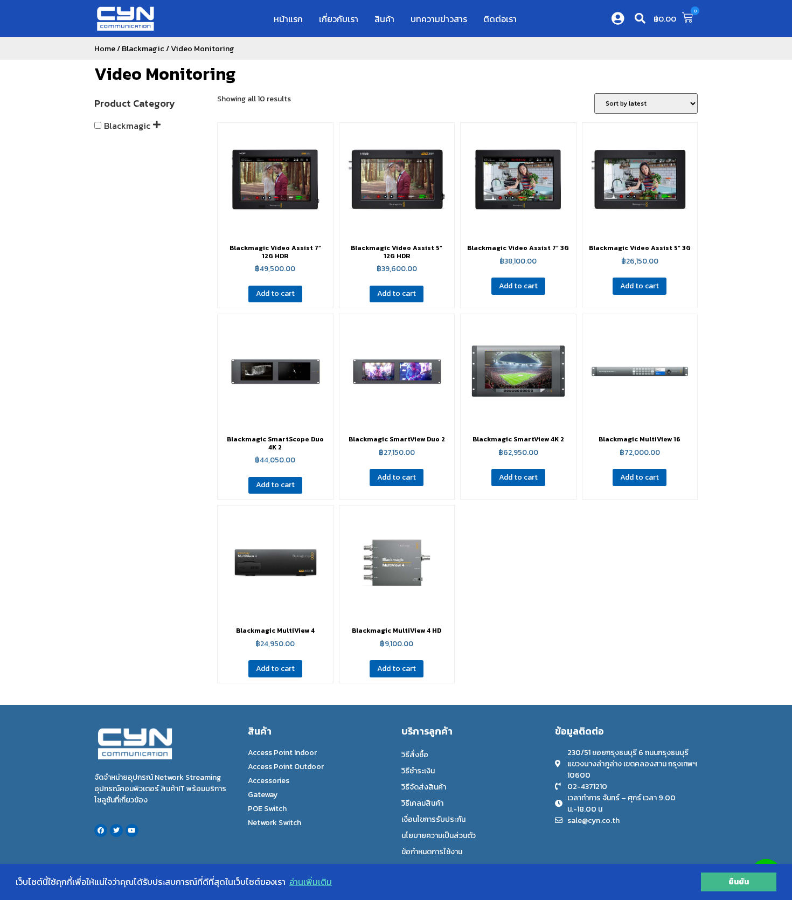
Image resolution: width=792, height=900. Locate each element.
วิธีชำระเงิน (418, 771)
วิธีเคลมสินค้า (422, 803)
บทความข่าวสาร (439, 18)
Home (104, 48)
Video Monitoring (164, 74)
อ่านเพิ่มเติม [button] (310, 881)
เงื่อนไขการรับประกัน (433, 819)
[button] (640, 18)
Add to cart (275, 293)
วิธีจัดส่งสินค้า (423, 787)
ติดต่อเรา (500, 18)
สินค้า (384, 18)
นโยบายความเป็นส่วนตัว (438, 835)
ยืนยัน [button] (738, 882)
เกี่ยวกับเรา (338, 18)
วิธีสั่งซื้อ (414, 754)
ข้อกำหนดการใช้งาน (431, 851)
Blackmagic (143, 48)
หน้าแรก (288, 18)
